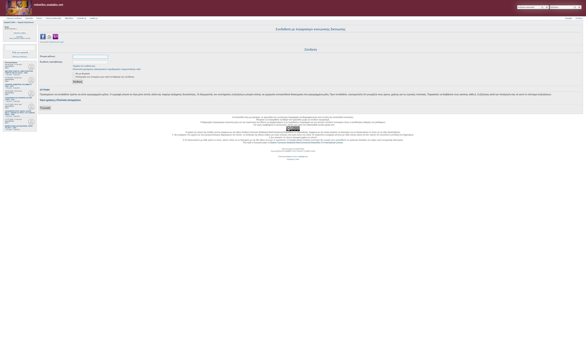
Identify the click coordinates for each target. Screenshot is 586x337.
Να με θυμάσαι (82, 73)
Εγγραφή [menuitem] (568, 18)
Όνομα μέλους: (48, 56)
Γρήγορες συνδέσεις (14, 18)
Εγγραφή (45, 108)
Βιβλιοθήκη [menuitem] (69, 18)
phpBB (287, 151)
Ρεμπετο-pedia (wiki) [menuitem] (53, 18)
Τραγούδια (29, 18)
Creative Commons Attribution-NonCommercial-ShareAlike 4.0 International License (306, 142)
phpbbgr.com (303, 156)
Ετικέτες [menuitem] (39, 18)
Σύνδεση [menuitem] (579, 18)
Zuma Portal (299, 149)
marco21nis (9, 66)
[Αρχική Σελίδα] (19, 8)
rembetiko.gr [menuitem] (81, 18)
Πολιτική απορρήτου (69, 100)
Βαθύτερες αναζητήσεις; (20, 56)
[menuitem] (290, 159)
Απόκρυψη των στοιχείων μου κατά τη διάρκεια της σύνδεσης (104, 77)
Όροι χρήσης (47, 100)
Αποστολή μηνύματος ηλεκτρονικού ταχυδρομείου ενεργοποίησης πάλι (107, 69)
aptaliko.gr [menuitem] (94, 18)
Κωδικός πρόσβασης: (51, 62)
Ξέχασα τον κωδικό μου (84, 66)
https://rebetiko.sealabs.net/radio (19, 38)
